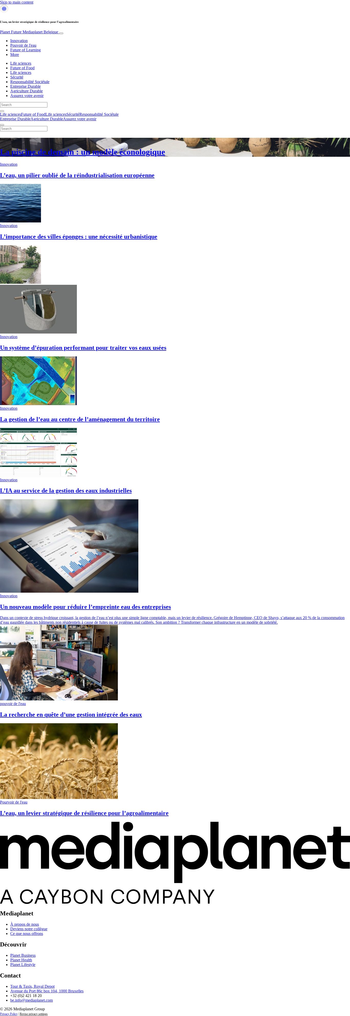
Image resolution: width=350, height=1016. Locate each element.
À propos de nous (24, 924)
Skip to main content (16, 2)
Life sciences (20, 63)
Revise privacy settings (34, 1014)
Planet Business (23, 955)
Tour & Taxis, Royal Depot (32, 986)
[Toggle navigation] (61, 33)
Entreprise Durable (25, 86)
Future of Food (22, 68)
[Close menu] (2, 125)
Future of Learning (25, 50)
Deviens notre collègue (28, 929)
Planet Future (29, 32)
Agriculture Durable (26, 91)
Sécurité (16, 77)
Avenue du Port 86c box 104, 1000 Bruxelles (47, 991)
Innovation (19, 40)
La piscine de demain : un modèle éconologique (82, 152)
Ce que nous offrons (26, 933)
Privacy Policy (9, 1014)
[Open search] (2, 111)
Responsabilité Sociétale (29, 82)
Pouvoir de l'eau (23, 45)
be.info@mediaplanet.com (31, 1000)
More (14, 54)
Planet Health (21, 960)
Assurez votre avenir (27, 95)
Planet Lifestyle (22, 964)
